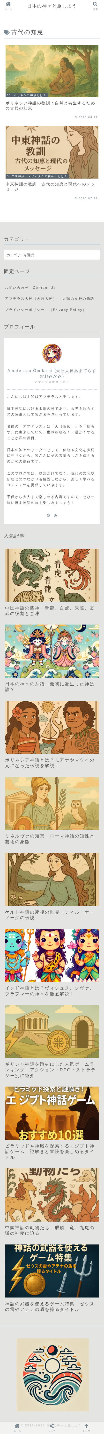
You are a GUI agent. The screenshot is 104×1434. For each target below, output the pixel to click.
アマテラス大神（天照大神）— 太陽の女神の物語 (50, 298)
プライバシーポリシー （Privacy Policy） (46, 310)
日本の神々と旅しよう (52, 6)
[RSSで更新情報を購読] (55, 515)
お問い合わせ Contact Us (30, 288)
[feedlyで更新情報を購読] (48, 515)
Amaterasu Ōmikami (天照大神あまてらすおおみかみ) (52, 373)
